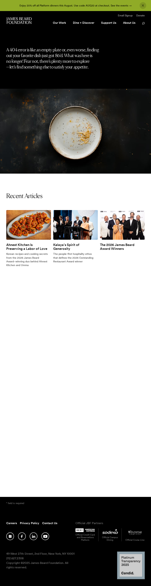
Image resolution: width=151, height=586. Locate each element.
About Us (129, 22)
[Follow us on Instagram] (10, 536)
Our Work (59, 22)
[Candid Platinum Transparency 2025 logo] (131, 578)
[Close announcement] (143, 5)
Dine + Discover (83, 22)
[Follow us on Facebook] (21, 536)
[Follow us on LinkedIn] (33, 536)
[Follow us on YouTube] (45, 536)
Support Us (108, 22)
